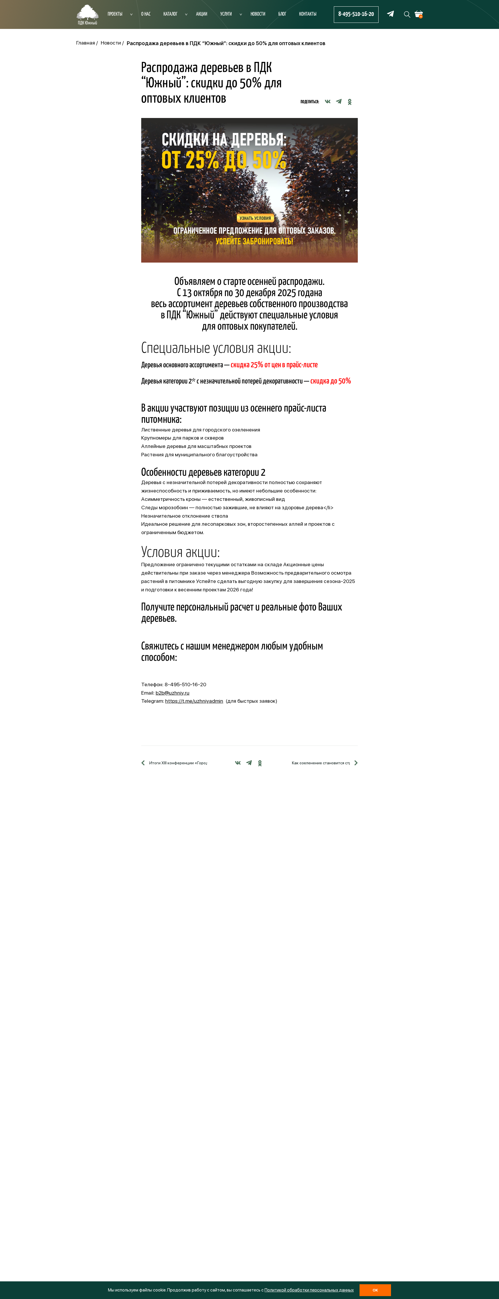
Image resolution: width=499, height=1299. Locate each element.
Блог (282, 14)
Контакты (307, 14)
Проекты (115, 14)
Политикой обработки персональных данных (309, 1290)
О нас (145, 14)
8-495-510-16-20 (356, 14)
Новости (258, 14)
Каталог (170, 14)
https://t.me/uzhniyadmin (194, 701)
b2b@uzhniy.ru (172, 693)
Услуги (226, 14)
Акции (201, 14)
